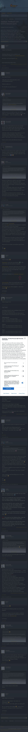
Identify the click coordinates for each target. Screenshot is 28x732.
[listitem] (14, 363)
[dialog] (14, 366)
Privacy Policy (22, 393)
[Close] (25, 338)
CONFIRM (8, 388)
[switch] (23, 366)
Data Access (14, 393)
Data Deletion (6, 393)
